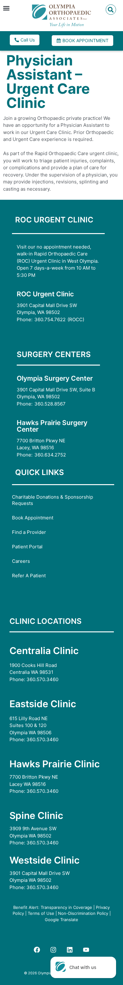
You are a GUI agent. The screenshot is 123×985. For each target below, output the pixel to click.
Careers (21, 561)
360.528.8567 (50, 404)
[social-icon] (37, 950)
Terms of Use (41, 913)
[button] (6, 8)
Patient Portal (27, 547)
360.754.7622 (50, 319)
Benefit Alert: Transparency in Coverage (52, 907)
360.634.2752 (50, 455)
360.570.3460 (42, 679)
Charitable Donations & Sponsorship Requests (52, 500)
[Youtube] (86, 950)
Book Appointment (32, 518)
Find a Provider (29, 532)
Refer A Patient (29, 576)
